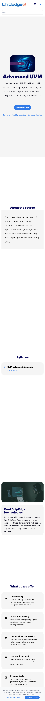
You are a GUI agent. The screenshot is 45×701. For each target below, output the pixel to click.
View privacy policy (14, 697)
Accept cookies (32, 697)
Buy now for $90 (22, 107)
